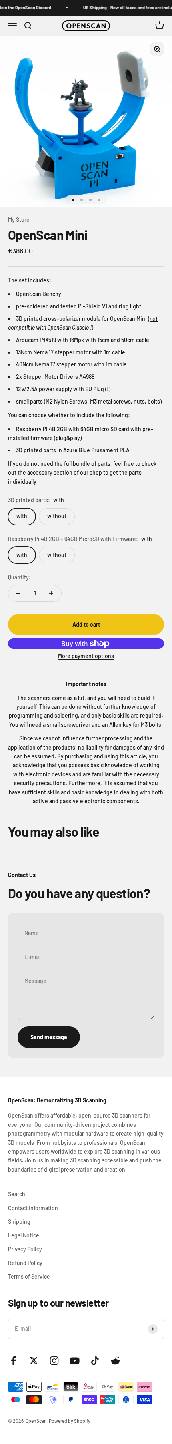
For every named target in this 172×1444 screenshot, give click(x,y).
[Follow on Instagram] (54, 1360)
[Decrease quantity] (18, 593)
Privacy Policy (25, 1249)
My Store (19, 219)
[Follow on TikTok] (95, 1360)
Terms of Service (29, 1276)
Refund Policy (25, 1262)
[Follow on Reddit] (115, 1360)
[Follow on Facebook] (13, 1360)
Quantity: (19, 577)
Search (16, 1194)
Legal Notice (23, 1235)
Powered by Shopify (69, 1421)
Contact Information (33, 1208)
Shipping (19, 1221)
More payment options (86, 655)
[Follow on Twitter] (33, 1360)
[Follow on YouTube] (74, 1360)
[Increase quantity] (51, 593)
